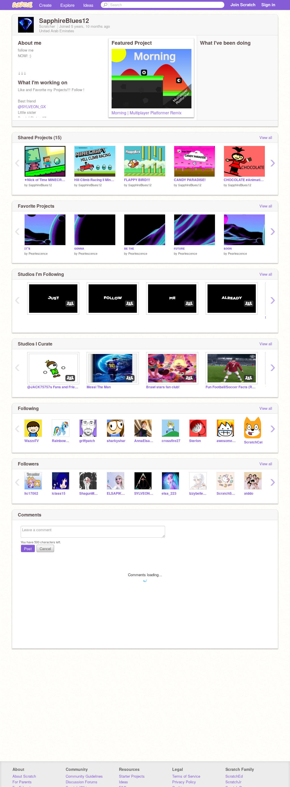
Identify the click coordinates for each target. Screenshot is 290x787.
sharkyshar (116, 440)
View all (265, 137)
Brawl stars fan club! (163, 387)
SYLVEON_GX (143, 493)
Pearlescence (38, 253)
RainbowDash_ (61, 440)
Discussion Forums (81, 781)
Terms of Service (186, 776)
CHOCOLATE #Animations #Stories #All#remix (244, 179)
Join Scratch (243, 4)
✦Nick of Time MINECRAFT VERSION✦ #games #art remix (45, 179)
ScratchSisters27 (226, 493)
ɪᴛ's (27, 248)
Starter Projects (132, 776)
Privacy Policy (184, 781)
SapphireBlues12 (40, 185)
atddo (248, 493)
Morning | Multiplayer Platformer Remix (147, 112)
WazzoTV (31, 440)
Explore (67, 5)
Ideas (88, 5)
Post (28, 548)
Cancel (45, 548)
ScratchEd (234, 776)
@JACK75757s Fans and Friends (52, 387)
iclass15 (58, 493)
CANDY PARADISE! (190, 179)
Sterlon (195, 440)
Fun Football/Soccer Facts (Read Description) (231, 387)
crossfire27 (171, 440)
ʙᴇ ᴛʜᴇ (129, 248)
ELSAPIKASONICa (116, 493)
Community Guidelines (84, 776)
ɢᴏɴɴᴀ (79, 248)
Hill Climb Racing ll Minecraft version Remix (95, 179)
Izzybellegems (198, 493)
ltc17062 (31, 493)
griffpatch (87, 440)
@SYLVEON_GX (32, 106)
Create (45, 5)
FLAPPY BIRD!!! (137, 179)
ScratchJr (233, 781)
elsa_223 (169, 493)
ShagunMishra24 (88, 493)
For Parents (22, 781)
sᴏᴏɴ (228, 248)
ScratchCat (253, 442)
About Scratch (24, 776)
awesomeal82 (226, 440)
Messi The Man (99, 387)
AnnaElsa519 (143, 440)
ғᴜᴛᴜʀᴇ (179, 248)
